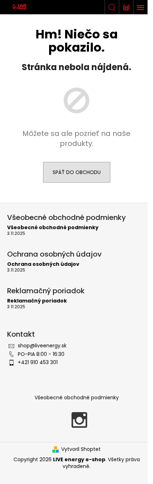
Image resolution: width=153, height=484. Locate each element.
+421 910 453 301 (38, 362)
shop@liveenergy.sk (42, 345)
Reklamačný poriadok (37, 301)
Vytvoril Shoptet (81, 449)
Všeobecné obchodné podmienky (53, 227)
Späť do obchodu (77, 172)
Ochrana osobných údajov (43, 264)
